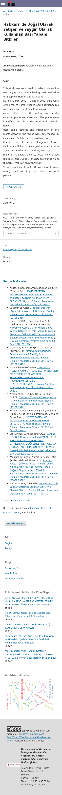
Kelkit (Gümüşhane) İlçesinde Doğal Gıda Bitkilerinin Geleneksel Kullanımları (28, 614)
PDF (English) (15, 186)
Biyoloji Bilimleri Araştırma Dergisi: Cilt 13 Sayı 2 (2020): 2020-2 (32, 427)
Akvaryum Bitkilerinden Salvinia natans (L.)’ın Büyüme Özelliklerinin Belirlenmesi (31, 354)
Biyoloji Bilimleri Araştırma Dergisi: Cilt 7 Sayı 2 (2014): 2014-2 (34, 492)
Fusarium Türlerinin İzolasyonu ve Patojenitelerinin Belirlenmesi (33, 399)
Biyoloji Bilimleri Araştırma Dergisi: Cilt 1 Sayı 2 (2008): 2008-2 (34, 477)
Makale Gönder (15, 523)
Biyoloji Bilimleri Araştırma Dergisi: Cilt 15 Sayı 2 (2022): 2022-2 (32, 387)
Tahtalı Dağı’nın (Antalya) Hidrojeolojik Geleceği (30, 309)
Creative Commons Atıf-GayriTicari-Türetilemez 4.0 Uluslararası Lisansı (29, 737)
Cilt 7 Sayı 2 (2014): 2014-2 (41, 10)
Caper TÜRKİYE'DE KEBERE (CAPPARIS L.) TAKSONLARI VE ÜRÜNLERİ (27, 626)
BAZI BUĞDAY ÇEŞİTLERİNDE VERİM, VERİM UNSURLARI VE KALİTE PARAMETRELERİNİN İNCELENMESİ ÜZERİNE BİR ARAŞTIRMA (29, 601)
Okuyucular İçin (12, 568)
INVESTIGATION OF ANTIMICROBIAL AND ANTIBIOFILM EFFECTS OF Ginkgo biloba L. (29, 420)
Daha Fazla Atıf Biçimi (16, 233)
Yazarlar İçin (11, 573)
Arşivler (20, 10)
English (9, 543)
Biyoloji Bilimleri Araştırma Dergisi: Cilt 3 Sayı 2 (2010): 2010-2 (31, 361)
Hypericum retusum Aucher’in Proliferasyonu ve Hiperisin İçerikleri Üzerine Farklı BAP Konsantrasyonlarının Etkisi (30, 639)
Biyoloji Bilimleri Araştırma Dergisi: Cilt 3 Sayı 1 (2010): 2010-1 (32, 314)
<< (4, 500)
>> (27, 500)
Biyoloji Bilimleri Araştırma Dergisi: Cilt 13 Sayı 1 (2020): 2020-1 (31, 303)
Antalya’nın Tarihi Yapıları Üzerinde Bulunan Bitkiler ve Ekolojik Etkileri (34, 487)
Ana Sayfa (8, 10)
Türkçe (8, 548)
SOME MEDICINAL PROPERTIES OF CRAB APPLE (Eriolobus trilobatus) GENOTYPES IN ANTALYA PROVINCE (31, 296)
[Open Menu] (3, 3)
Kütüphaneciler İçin (14, 578)
